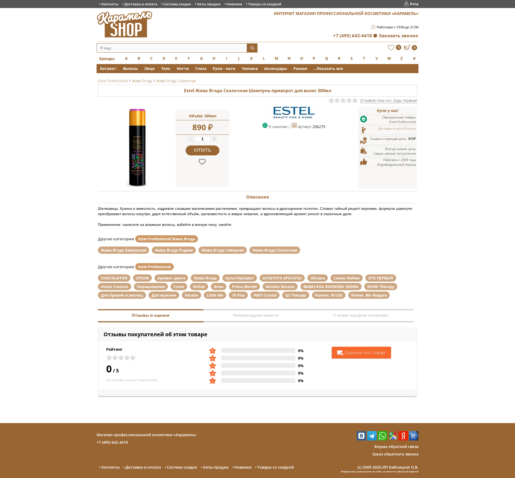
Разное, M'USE (329, 295)
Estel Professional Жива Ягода (166, 238)
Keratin (191, 295)
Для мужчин (164, 295)
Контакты (110, 4)
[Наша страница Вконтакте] (361, 439)
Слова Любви (346, 278)
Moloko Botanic (280, 286)
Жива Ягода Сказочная (274, 250)
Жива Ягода (205, 278)
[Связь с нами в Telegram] (372, 439)
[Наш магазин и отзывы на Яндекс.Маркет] (413, 439)
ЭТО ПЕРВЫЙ (380, 278)
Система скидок (177, 4)
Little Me (215, 295)
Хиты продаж (208, 4)
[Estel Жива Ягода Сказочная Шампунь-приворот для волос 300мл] (136, 185)
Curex (179, 286)
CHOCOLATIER (114, 278)
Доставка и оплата (140, 4)
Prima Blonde (244, 286)
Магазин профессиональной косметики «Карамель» (147, 434)
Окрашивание (151, 286)
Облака (317, 278)
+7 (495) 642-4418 (352, 35)
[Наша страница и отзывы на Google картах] (393, 439)
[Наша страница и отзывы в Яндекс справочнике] (403, 439)
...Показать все (328, 68)
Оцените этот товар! (365, 353)
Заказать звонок (398, 35)
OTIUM (142, 278)
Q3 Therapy (295, 295)
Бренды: (107, 58)
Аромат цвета (171, 278)
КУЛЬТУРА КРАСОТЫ (282, 278)
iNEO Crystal (265, 295)
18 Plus (238, 295)
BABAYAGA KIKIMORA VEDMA (331, 286)
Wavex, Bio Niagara (369, 295)
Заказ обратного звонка (395, 454)
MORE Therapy (380, 286)
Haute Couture (114, 286)
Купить (202, 150)
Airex (218, 286)
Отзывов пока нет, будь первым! (388, 100)
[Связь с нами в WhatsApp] (382, 439)
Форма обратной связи (396, 446)
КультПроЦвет (239, 278)
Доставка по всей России (397, 128)
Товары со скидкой (264, 4)
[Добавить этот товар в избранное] (202, 162)
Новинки (234, 4)
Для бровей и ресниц (122, 295)
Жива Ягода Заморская (123, 250)
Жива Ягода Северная (222, 250)
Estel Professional (154, 266)
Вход (414, 3)
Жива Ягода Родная (174, 250)
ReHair (199, 286)
